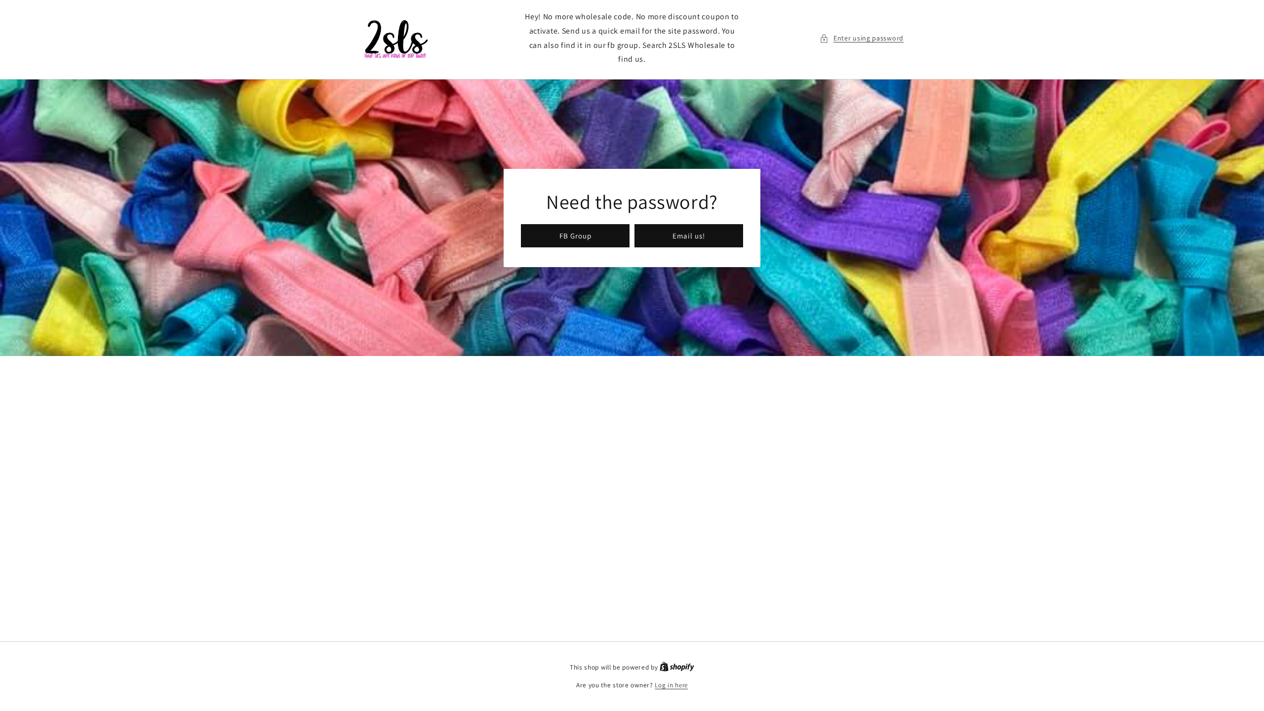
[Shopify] (677, 667)
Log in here (671, 685)
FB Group (575, 235)
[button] (862, 38)
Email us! (688, 235)
